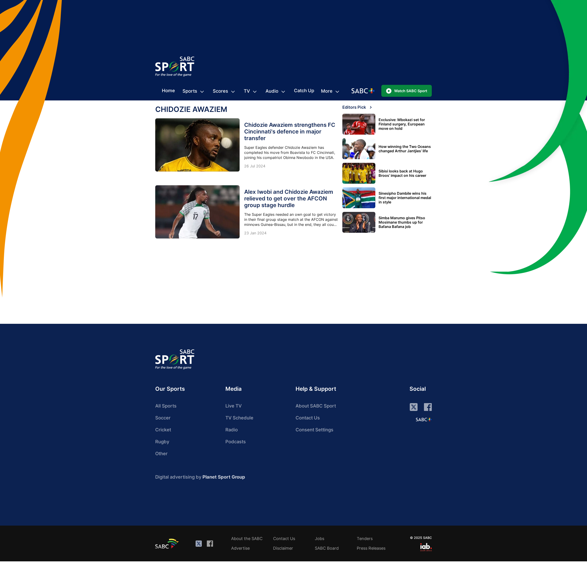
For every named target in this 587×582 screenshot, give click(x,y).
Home (168, 90)
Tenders (365, 538)
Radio (231, 429)
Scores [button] (220, 91)
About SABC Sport (316, 406)
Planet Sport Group (223, 477)
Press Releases (371, 548)
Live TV (233, 406)
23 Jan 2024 (255, 233)
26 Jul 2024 (254, 166)
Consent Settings (314, 429)
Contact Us (308, 418)
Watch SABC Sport (410, 91)
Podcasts (235, 441)
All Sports (166, 406)
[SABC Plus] (424, 419)
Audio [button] (272, 91)
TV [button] (247, 91)
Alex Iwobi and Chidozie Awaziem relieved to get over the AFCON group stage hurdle (288, 198)
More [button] (326, 91)
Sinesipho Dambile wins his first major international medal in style (405, 197)
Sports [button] (190, 91)
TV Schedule (239, 418)
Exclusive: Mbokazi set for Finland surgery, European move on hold (402, 124)
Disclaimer (283, 548)
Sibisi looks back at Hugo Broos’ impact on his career (402, 173)
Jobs (319, 538)
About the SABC (247, 538)
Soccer (163, 418)
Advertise (240, 548)
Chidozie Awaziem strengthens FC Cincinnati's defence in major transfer (289, 131)
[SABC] (167, 543)
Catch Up (304, 90)
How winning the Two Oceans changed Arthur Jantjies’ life (405, 148)
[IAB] (426, 547)
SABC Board (327, 548)
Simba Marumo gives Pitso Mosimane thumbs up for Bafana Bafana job (402, 222)
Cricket (163, 429)
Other (161, 453)
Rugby (162, 441)
